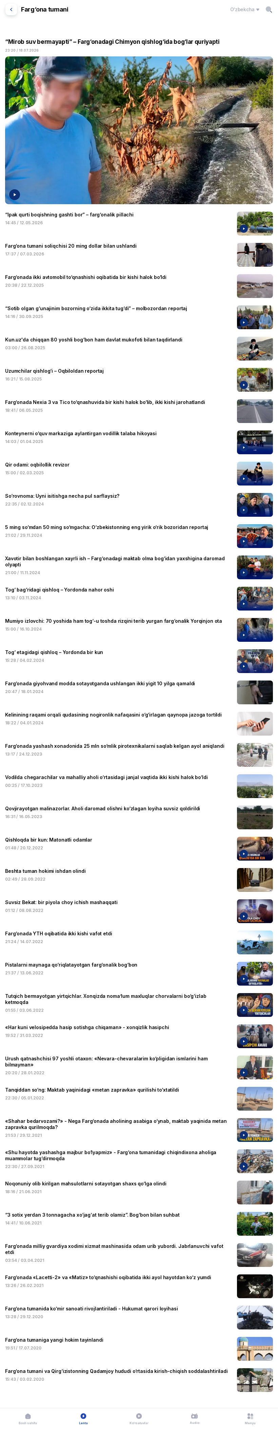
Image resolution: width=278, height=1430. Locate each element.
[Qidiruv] (269, 9)
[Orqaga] (11, 9)
